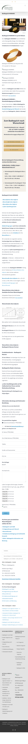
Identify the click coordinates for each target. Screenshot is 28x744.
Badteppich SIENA (21, 668)
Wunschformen (6, 285)
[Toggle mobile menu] (25, 5)
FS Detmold (15, 724)
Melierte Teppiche (21, 645)
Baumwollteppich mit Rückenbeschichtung (20, 658)
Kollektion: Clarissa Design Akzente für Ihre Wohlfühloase (6, 700)
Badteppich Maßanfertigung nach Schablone (12, 624)
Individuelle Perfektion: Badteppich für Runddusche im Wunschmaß (6, 691)
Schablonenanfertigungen (8, 283)
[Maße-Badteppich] (14, 307)
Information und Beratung (9, 601)
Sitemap (12, 725)
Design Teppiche (20, 649)
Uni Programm (20, 642)
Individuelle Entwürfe (7, 651)
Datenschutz (24, 724)
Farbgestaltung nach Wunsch (11, 529)
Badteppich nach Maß (9, 527)
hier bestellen (11, 95)
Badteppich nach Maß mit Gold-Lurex (11, 622)
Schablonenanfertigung (7, 649)
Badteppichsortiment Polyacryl (20, 637)
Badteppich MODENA (19, 663)
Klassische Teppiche (19, 653)
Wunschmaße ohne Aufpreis (9, 278)
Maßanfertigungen (7, 226)
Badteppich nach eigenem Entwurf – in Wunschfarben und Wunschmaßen (7, 682)
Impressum (16, 725)
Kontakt (19, 724)
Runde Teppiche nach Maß (7, 638)
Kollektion (6, 550)
